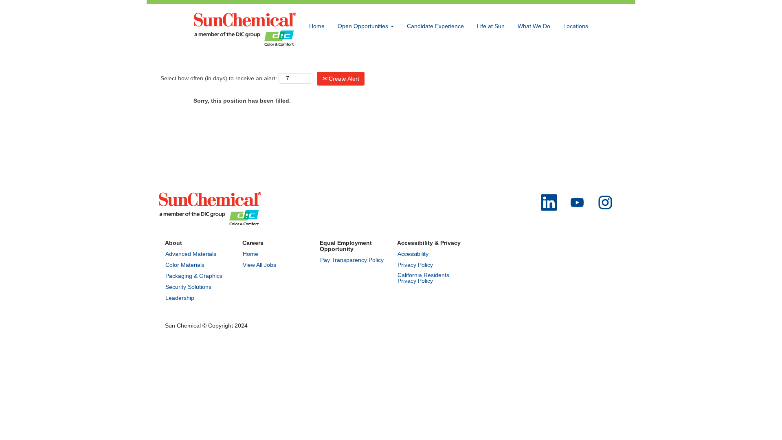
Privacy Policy (415, 265)
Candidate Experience (435, 26)
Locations (575, 26)
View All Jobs (259, 265)
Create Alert (343, 78)
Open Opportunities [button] (364, 26)
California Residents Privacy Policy (423, 278)
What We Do (534, 26)
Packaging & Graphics (193, 276)
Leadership (179, 298)
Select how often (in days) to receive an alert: (218, 78)
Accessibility (413, 254)
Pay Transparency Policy (352, 260)
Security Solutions (188, 287)
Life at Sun (491, 26)
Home (317, 26)
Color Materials (184, 265)
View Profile (573, 62)
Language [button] (535, 62)
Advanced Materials (190, 254)
